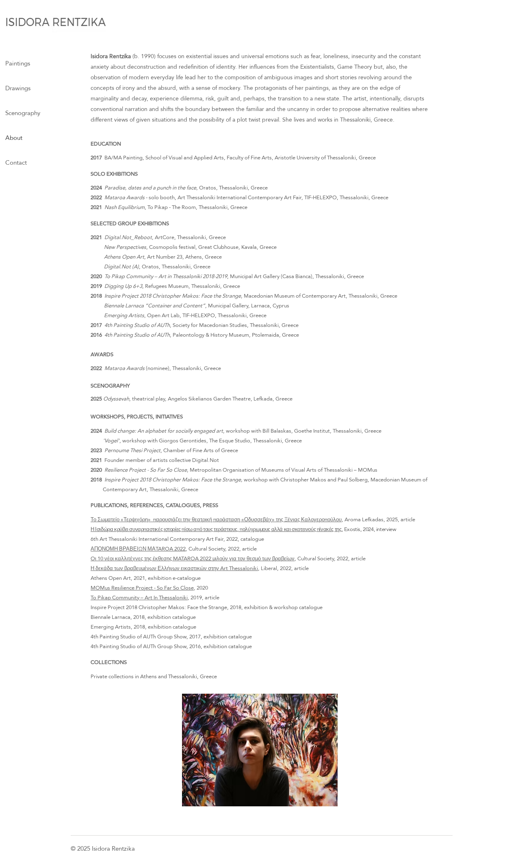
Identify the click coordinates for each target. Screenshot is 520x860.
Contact (16, 162)
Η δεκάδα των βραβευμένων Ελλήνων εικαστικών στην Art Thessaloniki (174, 568)
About (13, 138)
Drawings (17, 88)
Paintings (17, 63)
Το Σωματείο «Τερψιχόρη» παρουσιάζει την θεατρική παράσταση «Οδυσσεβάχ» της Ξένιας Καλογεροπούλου (216, 519)
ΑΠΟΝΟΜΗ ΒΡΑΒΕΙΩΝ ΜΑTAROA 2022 (138, 548)
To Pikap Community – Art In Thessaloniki (139, 597)
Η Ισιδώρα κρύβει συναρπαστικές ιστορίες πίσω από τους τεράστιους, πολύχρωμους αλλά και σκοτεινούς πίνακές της (216, 529)
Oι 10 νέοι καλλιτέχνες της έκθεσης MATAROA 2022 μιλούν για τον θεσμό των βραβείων (193, 558)
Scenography (22, 113)
